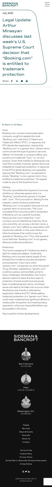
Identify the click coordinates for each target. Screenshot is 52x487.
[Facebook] (12, 81)
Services (26, 428)
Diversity (26, 435)
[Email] (22, 81)
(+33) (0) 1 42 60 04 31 (26, 390)
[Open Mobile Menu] (47, 4)
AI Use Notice (26, 464)
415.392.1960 (26, 366)
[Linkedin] (17, 81)
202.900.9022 (26, 414)
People (26, 425)
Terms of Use (26, 450)
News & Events (26, 432)
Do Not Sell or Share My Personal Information (26, 461)
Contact (26, 442)
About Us (26, 439)
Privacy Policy (26, 457)
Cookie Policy (26, 454)
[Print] (27, 81)
